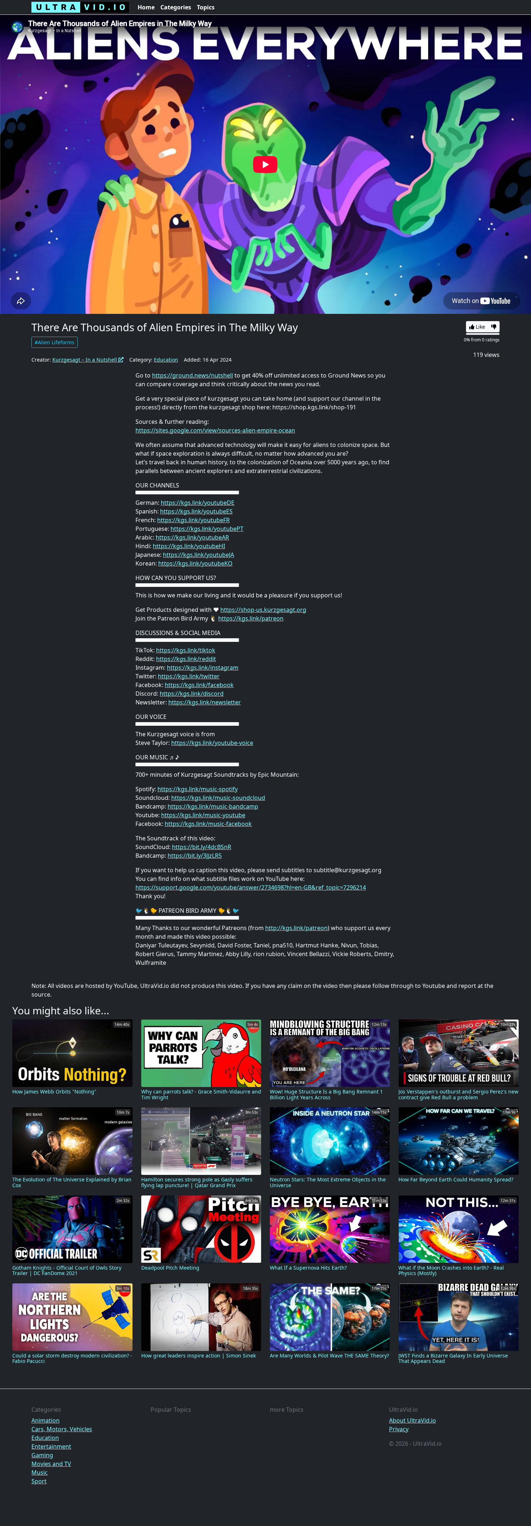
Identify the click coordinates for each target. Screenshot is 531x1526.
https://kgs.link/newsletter (204, 702)
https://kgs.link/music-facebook (208, 824)
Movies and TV (51, 1464)
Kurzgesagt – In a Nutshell (85, 359)
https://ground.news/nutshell (192, 375)
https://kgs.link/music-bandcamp (213, 806)
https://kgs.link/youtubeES (196, 511)
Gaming (42, 1455)
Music (39, 1472)
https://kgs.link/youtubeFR (193, 520)
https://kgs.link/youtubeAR (192, 537)
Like (479, 326)
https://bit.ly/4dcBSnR (201, 847)
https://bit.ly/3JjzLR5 (195, 856)
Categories (175, 7)
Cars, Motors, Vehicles (61, 1429)
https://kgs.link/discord (192, 694)
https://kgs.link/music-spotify (197, 789)
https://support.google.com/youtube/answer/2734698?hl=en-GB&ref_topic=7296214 (250, 887)
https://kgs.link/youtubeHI (189, 546)
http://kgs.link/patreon (296, 928)
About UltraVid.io (412, 1420)
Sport (39, 1481)
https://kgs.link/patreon (251, 618)
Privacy (399, 1429)
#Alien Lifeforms (54, 342)
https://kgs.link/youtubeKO (195, 563)
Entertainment (51, 1446)
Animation (45, 1420)
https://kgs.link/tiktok (185, 650)
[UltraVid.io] (80, 7)
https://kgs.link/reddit (186, 659)
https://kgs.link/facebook (199, 685)
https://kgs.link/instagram (202, 668)
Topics (206, 7)
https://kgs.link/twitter (189, 676)
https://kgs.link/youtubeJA (198, 555)
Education (166, 359)
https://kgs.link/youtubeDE (197, 503)
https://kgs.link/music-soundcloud (218, 798)
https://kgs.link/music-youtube (203, 815)
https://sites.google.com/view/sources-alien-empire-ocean (215, 430)
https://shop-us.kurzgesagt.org (263, 610)
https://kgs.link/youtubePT (206, 529)
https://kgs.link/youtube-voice (212, 743)
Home (146, 7)
